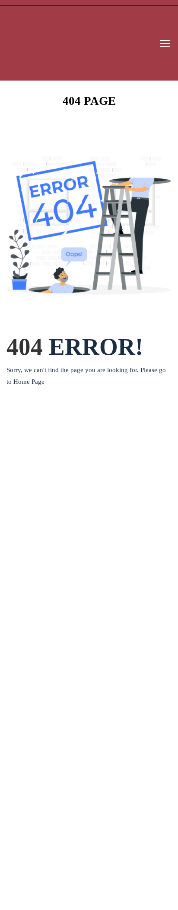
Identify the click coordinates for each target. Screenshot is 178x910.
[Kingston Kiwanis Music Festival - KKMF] (39, 43)
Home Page (28, 381)
